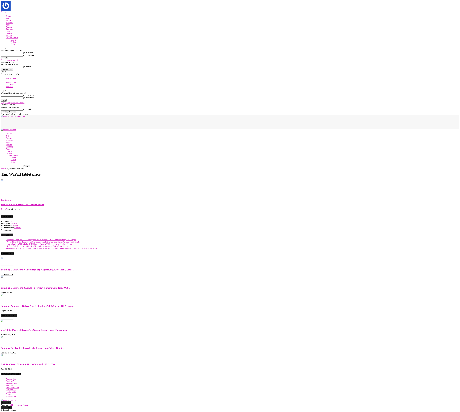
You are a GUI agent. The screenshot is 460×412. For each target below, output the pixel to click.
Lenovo (9, 33)
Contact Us (10, 84)
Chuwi (13, 40)
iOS (7, 18)
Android (9, 20)
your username (28, 53)
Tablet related (6, 200)
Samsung (9, 29)
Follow (14, 223)
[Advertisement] (44, 122)
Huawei (9, 36)
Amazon (9, 27)
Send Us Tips (11, 82)
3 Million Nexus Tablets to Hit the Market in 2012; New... (29, 364)
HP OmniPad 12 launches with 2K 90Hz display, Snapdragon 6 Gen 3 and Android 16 (38, 246)
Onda (13, 44)
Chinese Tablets (12, 38)
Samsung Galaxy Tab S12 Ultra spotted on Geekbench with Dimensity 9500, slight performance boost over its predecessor (52, 248)
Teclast (13, 42)
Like (10, 221)
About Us (9, 87)
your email (27, 67)
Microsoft (11, 390)
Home (3, 168)
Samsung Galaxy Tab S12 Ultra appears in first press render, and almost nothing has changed (41, 240)
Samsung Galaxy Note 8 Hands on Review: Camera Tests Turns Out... (35, 288)
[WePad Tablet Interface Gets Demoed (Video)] (20, 198)
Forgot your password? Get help (13, 103)
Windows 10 (12, 396)
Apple (8, 25)
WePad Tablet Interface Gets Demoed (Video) (23, 204)
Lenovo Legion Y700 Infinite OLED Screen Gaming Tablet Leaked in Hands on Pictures (39, 244)
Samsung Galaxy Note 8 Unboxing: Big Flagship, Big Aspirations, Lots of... (38, 269)
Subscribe (17, 228)
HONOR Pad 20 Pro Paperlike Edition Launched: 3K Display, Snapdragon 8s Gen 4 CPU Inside (43, 242)
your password (28, 55)
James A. (4, 209)
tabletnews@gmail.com (19, 405)
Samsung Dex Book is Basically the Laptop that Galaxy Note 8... (32, 348)
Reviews (9, 16)
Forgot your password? (9, 60)
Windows (9, 23)
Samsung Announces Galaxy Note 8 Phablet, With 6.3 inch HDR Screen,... (37, 306)
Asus (8, 31)
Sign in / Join (11, 78)
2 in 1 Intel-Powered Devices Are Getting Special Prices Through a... (34, 330)
